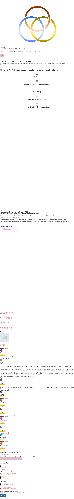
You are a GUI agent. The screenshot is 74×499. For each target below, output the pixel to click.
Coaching (37, 92)
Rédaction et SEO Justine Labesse (24, 492)
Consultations (37, 77)
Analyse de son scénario (37, 99)
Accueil (2, 51)
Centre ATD (2, 47)
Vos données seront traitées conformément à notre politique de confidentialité (18, 456)
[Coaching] (37, 89)
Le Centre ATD (28, 51)
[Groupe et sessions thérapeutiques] (37, 81)
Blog (36, 51)
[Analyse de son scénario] (37, 96)
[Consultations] (37, 73)
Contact (41, 51)
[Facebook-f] (1, 495)
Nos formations (10, 51)
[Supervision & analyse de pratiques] (37, 104)
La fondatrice (20, 51)
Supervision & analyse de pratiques (37, 107)
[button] (1, 67)
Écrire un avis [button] (3, 347)
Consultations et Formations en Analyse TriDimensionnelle (12, 48)
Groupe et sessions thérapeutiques (37, 84)
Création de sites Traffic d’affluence (8, 492)
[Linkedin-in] (4, 495)
